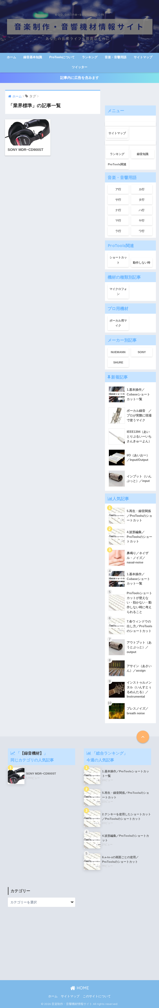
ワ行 (142, 231)
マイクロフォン (118, 291)
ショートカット (118, 260)
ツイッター (79, 67)
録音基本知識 (32, 57)
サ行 (118, 199)
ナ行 (118, 210)
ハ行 (142, 210)
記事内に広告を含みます (79, 78)
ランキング (90, 57)
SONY (142, 352)
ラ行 (118, 231)
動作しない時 (141, 262)
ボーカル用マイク (118, 323)
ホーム (11, 57)
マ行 (118, 220)
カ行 (142, 189)
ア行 (118, 189)
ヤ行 (142, 220)
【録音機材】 (32, 753)
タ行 (142, 199)
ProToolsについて (62, 57)
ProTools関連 (117, 164)
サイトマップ (143, 57)
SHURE (118, 362)
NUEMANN (118, 352)
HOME (82, 987)
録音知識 (142, 154)
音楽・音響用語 (115, 57)
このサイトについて (97, 996)
